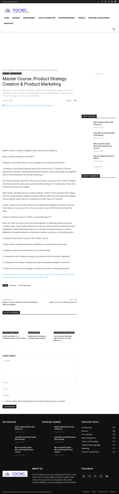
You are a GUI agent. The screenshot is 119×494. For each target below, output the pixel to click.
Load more (98, 167)
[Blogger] (84, 476)
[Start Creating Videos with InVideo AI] (87, 124)
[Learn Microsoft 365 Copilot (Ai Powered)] (87, 135)
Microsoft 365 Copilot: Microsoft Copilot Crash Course (103, 146)
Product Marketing (16, 73)
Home (5, 70)
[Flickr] (95, 476)
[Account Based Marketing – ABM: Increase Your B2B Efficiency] (65, 325)
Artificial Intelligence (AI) (10, 332)
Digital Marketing (34, 332)
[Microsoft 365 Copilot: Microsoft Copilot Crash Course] (87, 146)
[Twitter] (108, 1)
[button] (113, 29)
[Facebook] (102, 1)
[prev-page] (4, 345)
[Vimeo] (112, 1)
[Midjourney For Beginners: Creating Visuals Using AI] (39, 325)
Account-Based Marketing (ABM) (64, 332)
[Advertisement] (57, 9)
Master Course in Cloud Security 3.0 (63, 302)
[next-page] (7, 345)
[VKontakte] (106, 476)
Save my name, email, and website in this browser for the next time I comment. (35, 401)
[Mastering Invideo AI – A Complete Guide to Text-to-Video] (14, 325)
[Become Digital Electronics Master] (87, 158)
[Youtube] (115, 1)
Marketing (11, 70)
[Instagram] (105, 1)
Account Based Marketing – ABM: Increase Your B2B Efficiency (63, 338)
